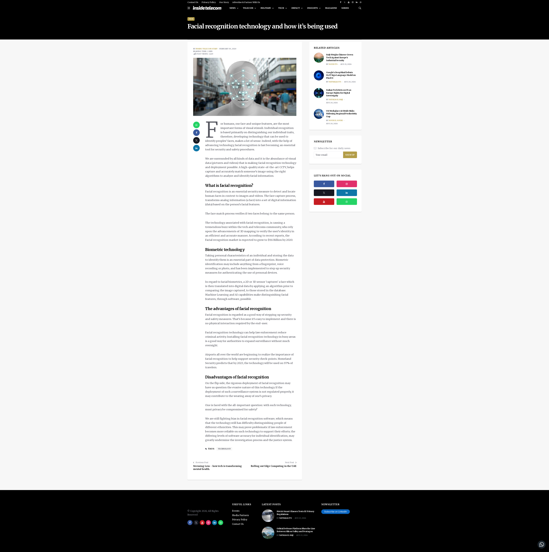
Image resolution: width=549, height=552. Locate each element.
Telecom (248, 8)
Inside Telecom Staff (206, 49)
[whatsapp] (361, 2)
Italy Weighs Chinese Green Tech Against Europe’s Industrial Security (339, 57)
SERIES (345, 8)
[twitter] (345, 2)
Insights (312, 8)
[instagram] (353, 2)
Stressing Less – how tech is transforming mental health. (217, 467)
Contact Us (192, 2)
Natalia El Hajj (336, 99)
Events (235, 511)
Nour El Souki (336, 120)
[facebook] (341, 2)
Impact (295, 8)
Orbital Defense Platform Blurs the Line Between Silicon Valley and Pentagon (296, 530)
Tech (281, 8)
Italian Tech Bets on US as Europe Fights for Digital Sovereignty (338, 93)
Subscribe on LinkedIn (335, 511)
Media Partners (240, 515)
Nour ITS (333, 64)
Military (265, 8)
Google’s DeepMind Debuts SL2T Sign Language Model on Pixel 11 (341, 75)
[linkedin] (357, 2)
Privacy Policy (209, 2)
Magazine (331, 8)
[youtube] (349, 2)
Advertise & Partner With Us (246, 2)
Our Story (224, 2)
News (232, 8)
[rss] (347, 192)
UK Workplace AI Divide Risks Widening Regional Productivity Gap (341, 114)
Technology (224, 449)
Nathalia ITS (335, 82)
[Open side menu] (188, 8)
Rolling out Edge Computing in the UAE (273, 466)
